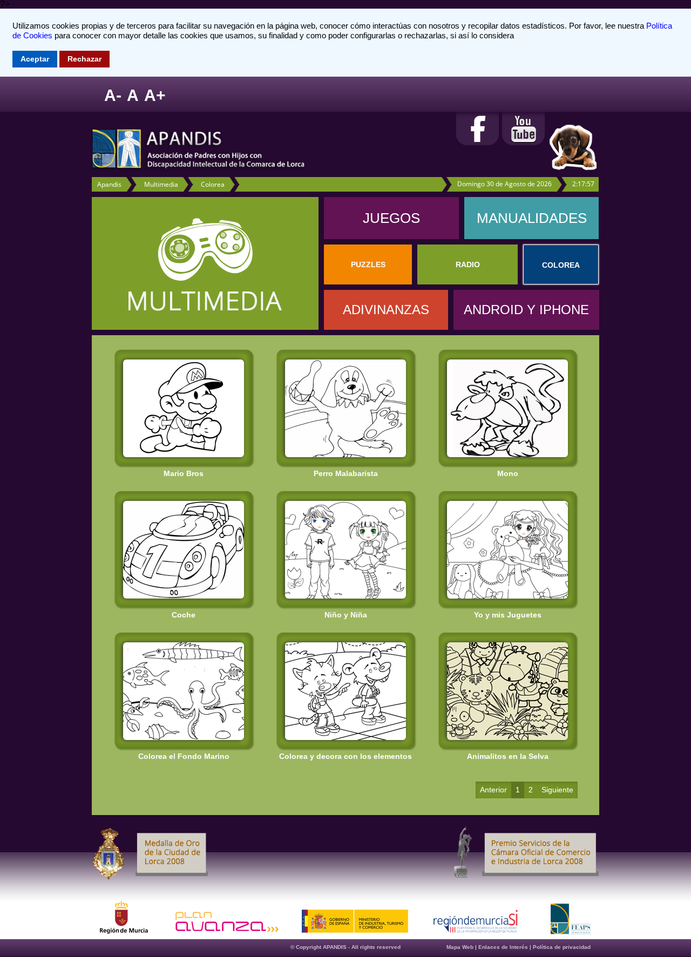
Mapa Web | (462, 947)
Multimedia (161, 184)
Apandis (109, 184)
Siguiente (557, 789)
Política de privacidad (562, 947)
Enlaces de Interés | (505, 947)
